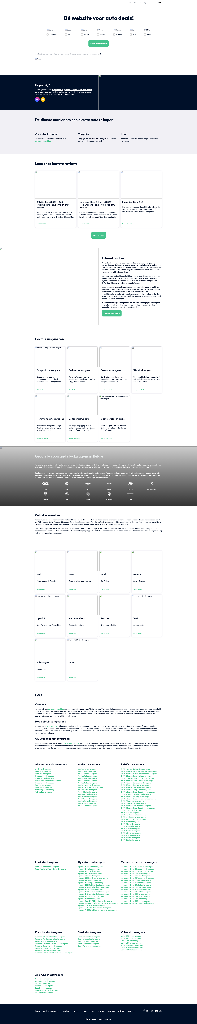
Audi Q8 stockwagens (87, 801)
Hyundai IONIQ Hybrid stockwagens (93, 887)
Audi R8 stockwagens (87, 803)
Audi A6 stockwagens (87, 778)
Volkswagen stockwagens (46, 790)
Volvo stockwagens (43, 792)
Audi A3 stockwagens (87, 771)
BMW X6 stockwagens (130, 835)
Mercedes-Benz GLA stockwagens (136, 892)
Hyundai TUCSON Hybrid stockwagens (94, 908)
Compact (53, 34)
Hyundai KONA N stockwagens (91, 896)
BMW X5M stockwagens (131, 833)
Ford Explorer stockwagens (47, 866)
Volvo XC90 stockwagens (132, 950)
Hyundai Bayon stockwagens (90, 866)
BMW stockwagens (43, 771)
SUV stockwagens (43, 983)
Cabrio (119, 34)
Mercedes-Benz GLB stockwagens (135, 894)
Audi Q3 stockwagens (87, 792)
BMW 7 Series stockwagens (133, 801)
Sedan (70, 34)
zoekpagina (51, 726)
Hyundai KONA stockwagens (90, 889)
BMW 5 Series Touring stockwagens (136, 796)
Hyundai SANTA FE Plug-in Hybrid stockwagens (98, 903)
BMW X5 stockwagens (130, 831)
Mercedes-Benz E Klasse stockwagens (137, 878)
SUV (134, 34)
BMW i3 (124, 810)
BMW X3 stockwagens (130, 826)
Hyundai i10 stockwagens (89, 869)
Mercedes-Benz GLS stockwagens (135, 901)
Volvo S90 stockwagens (131, 938)
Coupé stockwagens (44, 992)
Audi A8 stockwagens (87, 783)
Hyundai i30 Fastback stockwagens (93, 878)
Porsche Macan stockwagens (47, 948)
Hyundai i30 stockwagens (89, 876)
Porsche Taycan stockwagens (48, 950)
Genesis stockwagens (44, 776)
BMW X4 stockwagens (130, 828)
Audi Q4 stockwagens (87, 794)
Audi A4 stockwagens (87, 774)
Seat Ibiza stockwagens (88, 941)
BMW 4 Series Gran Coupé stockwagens (138, 792)
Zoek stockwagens (111, 313)
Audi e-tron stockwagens (89, 785)
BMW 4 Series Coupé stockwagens (136, 790)
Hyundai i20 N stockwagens (90, 873)
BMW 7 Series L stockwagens (133, 803)
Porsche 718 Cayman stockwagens (50, 939)
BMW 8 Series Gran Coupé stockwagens (138, 808)
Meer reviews (98, 235)
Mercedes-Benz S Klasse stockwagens (137, 903)
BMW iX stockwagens (130, 812)
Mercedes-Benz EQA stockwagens (136, 880)
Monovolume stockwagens (46, 990)
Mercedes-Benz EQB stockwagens (136, 882)
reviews (84, 1011)
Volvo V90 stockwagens (131, 943)
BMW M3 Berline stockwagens (134, 815)
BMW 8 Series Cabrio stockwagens (136, 805)
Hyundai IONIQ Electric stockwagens (94, 885)
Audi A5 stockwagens (87, 776)
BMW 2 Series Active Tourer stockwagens (139, 771)
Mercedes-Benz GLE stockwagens (135, 898)
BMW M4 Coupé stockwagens (133, 819)
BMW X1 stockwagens (130, 821)
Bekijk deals (41, 589)
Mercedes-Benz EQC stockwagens (136, 885)
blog (144, 3)
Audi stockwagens (43, 769)
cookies (131, 1011)
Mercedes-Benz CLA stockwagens (135, 873)
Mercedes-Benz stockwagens (48, 780)
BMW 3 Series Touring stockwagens (136, 785)
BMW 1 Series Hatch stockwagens (135, 769)
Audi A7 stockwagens (87, 780)
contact (101, 1011)
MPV (149, 34)
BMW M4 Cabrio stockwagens (133, 817)
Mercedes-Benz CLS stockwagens (135, 876)
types (75, 1011)
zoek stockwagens (51, 1011)
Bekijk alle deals (42, 390)
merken (66, 1011)
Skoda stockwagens (44, 787)
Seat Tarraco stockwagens (89, 946)
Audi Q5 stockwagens (87, 796)
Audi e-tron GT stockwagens (90, 787)
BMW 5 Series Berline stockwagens (136, 794)
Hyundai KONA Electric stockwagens (94, 892)
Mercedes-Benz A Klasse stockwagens (137, 866)
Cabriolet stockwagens (45, 979)
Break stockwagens (43, 988)
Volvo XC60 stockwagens (132, 947)
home (130, 3)
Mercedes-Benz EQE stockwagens (136, 887)
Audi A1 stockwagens (87, 769)
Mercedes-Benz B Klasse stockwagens (137, 869)
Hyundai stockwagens (44, 778)
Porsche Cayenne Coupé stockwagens (51, 943)
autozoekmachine (43, 141)
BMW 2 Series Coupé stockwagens (136, 776)
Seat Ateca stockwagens (89, 939)
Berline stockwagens (44, 985)
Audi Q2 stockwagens (87, 790)
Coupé (102, 34)
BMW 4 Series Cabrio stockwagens (136, 787)
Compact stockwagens (45, 981)
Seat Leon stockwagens (88, 943)
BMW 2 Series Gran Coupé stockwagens (138, 778)
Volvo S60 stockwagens (131, 936)
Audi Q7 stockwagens (87, 799)
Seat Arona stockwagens (89, 937)
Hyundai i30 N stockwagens (90, 880)
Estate (86, 34)
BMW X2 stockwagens (130, 824)
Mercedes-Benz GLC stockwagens (135, 896)
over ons (111, 1011)
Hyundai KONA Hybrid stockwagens (93, 894)
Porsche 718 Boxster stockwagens (50, 937)
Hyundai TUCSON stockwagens (91, 905)
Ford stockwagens (43, 774)
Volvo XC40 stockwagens (132, 945)
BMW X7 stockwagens (130, 837)
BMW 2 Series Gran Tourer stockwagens (138, 780)
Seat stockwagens (43, 785)
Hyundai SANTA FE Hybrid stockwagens (95, 901)
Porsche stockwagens (44, 783)
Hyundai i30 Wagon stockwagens (92, 882)
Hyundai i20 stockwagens (89, 871)
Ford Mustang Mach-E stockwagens (50, 869)
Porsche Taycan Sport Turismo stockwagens (54, 953)
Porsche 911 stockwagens (46, 941)
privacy (121, 1011)
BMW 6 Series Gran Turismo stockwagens (139, 799)
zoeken (137, 3)
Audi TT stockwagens (87, 805)
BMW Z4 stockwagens (130, 840)
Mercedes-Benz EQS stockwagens (136, 889)
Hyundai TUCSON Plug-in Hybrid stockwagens (97, 910)
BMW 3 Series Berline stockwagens (136, 783)
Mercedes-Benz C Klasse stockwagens (137, 871)
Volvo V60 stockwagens (131, 940)
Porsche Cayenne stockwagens (48, 946)
